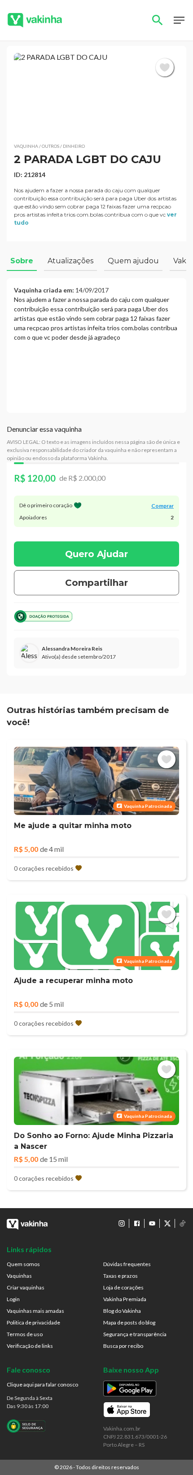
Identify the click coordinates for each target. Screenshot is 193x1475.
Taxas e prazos (120, 1275)
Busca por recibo (123, 1345)
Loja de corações (123, 1287)
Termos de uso (25, 1334)
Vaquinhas (19, 1275)
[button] (96, 94)
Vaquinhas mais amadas (35, 1310)
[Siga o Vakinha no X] (167, 1223)
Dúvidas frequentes (127, 1264)
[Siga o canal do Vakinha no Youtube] (152, 1223)
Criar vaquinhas (25, 1287)
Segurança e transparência (135, 1334)
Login (13, 1299)
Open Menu (179, 20)
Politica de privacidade (33, 1322)
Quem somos (23, 1264)
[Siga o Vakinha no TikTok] (182, 1223)
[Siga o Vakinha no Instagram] (121, 1223)
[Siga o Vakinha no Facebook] (136, 1223)
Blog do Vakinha (122, 1310)
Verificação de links (30, 1345)
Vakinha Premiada (124, 1299)
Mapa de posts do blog (129, 1322)
